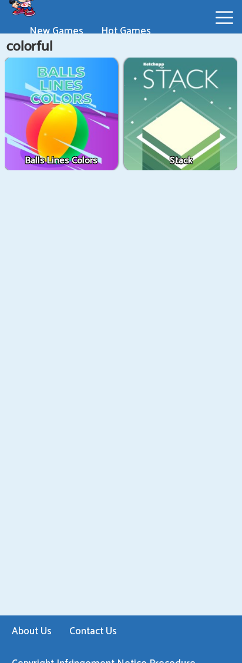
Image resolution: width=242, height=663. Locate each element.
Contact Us (93, 631)
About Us (32, 631)
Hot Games (126, 31)
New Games (56, 31)
